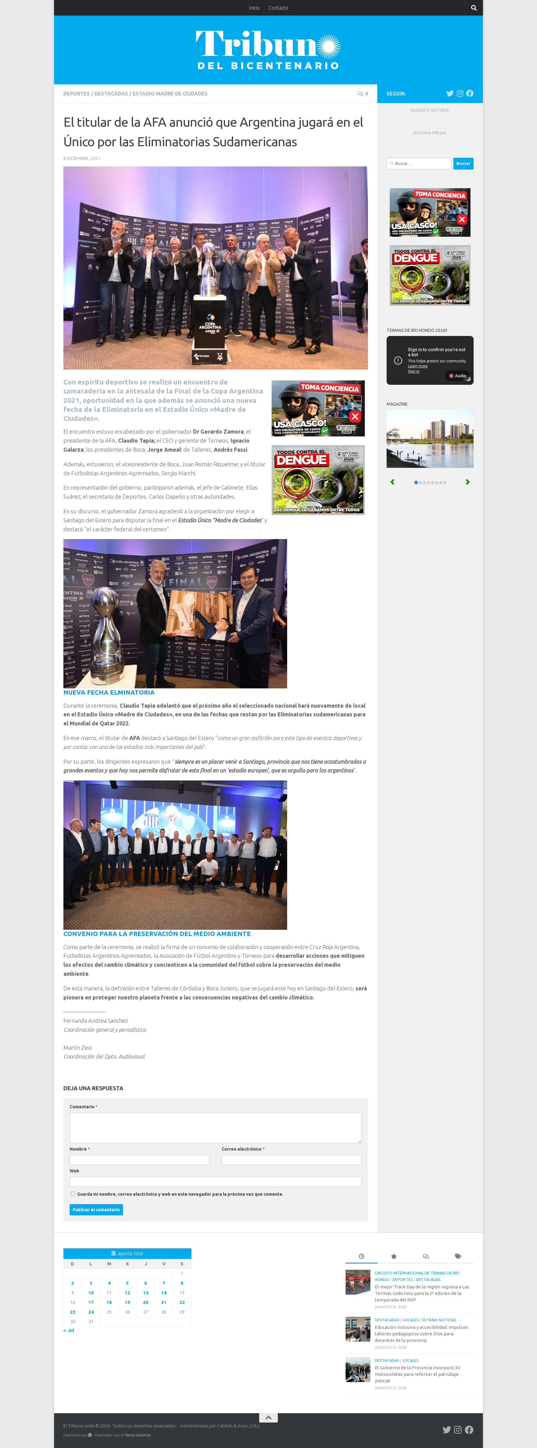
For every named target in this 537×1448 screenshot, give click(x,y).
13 (146, 1292)
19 (127, 1302)
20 (146, 1302)
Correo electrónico (243, 1149)
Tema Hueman (138, 1435)
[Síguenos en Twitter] (450, 93)
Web (74, 1170)
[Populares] (394, 1257)
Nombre (80, 1149)
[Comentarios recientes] (426, 1257)
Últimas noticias (439, 1320)
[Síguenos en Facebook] (470, 93)
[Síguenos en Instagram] (460, 93)
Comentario (84, 1106)
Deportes (76, 93)
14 (164, 1292)
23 (73, 1312)
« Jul (68, 1330)
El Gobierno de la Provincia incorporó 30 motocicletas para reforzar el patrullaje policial (417, 1374)
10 (91, 1292)
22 (182, 1302)
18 (109, 1302)
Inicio (254, 8)
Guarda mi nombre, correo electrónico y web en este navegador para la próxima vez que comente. (180, 1194)
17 (91, 1302)
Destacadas (111, 93)
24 (91, 1312)
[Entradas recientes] (362, 1257)
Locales (411, 1320)
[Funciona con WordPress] (90, 1435)
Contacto (278, 8)
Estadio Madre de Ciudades (170, 93)
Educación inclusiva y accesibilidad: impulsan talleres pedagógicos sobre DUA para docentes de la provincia (421, 1334)
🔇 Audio (457, 375)
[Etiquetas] (458, 1257)
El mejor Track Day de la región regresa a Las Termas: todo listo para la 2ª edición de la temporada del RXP (422, 1293)
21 (164, 1302)
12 (127, 1292)
